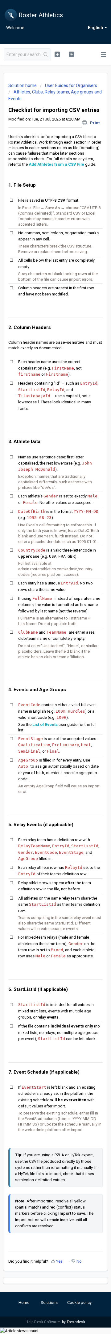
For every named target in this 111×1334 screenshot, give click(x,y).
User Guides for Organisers (71, 85)
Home (23, 1302)
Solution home (23, 85)
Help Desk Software (43, 1322)
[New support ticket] (57, 54)
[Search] (46, 55)
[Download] (44, 683)
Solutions (49, 1302)
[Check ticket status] (71, 54)
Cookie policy (79, 1302)
